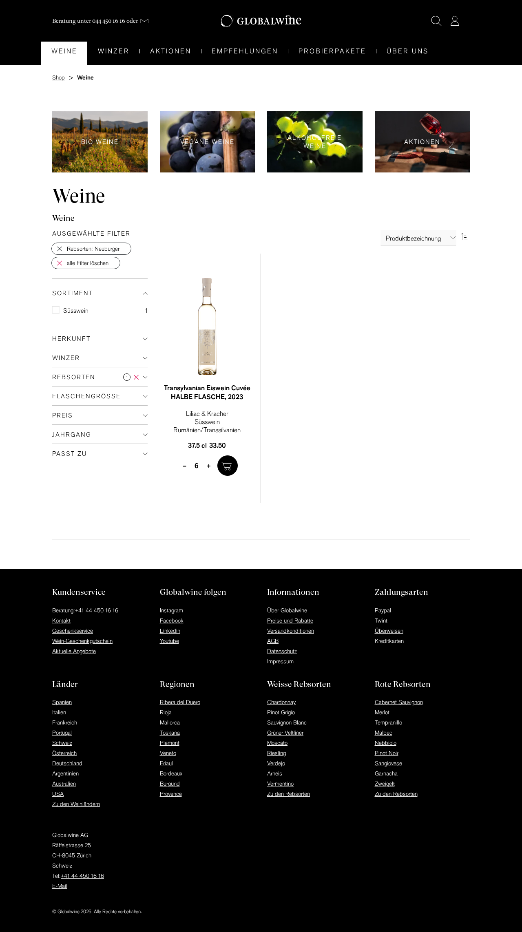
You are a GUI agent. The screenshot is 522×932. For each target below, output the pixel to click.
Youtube (169, 641)
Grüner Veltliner (285, 732)
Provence (171, 793)
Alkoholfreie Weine (315, 141)
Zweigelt (385, 783)
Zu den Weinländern (76, 804)
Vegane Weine (207, 141)
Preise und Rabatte (290, 620)
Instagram (171, 610)
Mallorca (170, 722)
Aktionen (422, 141)
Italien (59, 712)
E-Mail (59, 886)
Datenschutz (282, 651)
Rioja (166, 712)
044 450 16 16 (108, 21)
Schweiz (62, 742)
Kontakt (61, 620)
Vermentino (280, 783)
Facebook (172, 620)
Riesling (276, 753)
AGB (273, 641)
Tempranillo (388, 722)
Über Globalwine (287, 610)
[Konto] (454, 21)
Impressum (280, 661)
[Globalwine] (261, 21)
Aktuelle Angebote (74, 651)
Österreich (64, 753)
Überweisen (389, 630)
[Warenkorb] (467, 21)
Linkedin (170, 630)
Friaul (166, 763)
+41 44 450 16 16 (96, 610)
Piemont (169, 742)
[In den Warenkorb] (227, 465)
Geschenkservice (72, 630)
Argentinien (65, 773)
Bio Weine (100, 141)
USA (58, 793)
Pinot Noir (386, 753)
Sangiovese (388, 763)
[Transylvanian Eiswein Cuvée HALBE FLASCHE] (207, 326)
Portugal (62, 732)
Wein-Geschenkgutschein (82, 641)
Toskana (170, 732)
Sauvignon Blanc (287, 722)
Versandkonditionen (290, 630)
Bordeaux (171, 773)
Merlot (382, 712)
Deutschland (67, 763)
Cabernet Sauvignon (399, 702)
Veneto (168, 753)
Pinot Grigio (281, 712)
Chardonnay (281, 702)
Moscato (277, 742)
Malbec (383, 732)
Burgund (170, 783)
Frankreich (64, 722)
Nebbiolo (385, 742)
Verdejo (276, 763)
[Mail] (144, 21)
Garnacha (386, 773)
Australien (64, 783)
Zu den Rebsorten (288, 793)
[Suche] (436, 20)
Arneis (274, 773)
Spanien (62, 702)
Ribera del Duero (180, 702)
